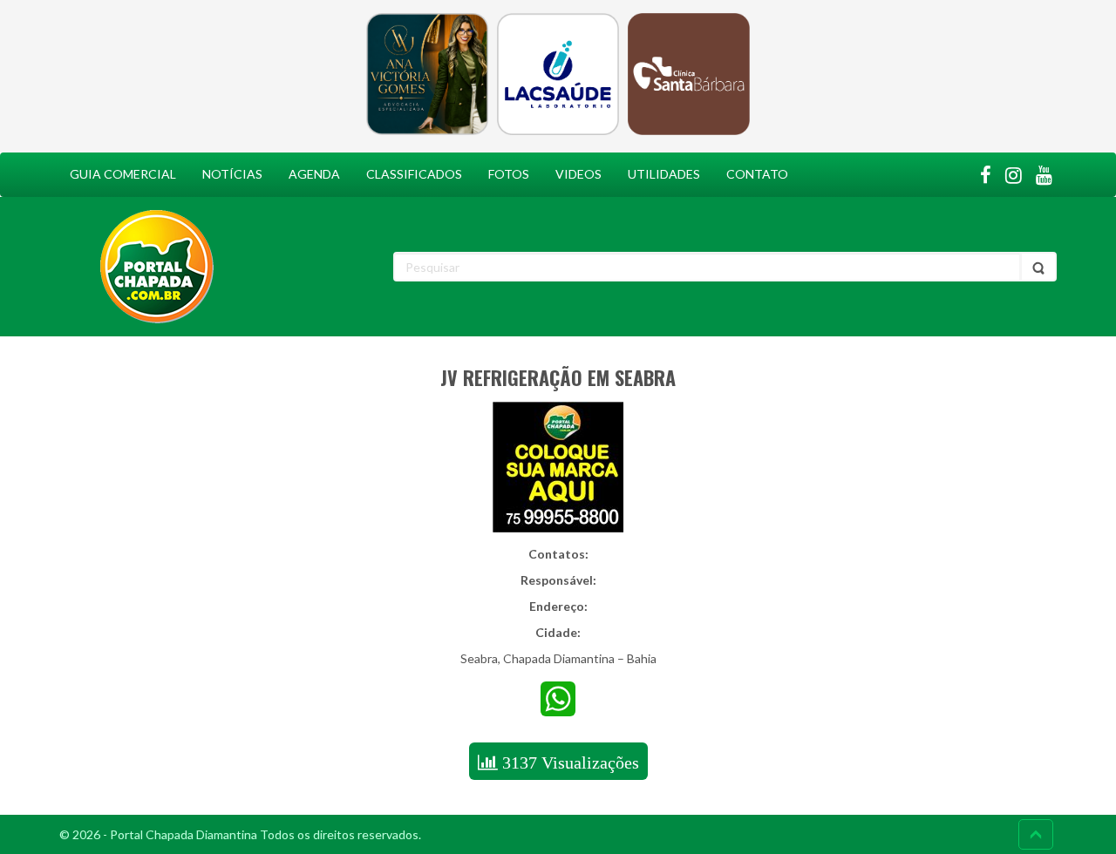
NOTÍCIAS (232, 173)
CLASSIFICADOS (414, 173)
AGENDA (314, 173)
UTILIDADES (664, 173)
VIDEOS (578, 173)
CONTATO (757, 173)
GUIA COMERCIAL (123, 173)
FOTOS (508, 173)
